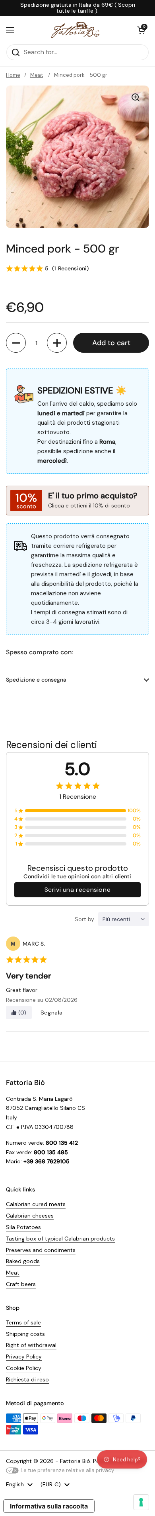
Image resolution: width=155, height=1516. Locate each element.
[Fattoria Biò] (75, 30)
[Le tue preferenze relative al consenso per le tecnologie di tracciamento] (141, 1502)
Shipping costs (25, 1333)
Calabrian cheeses (30, 1215)
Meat (36, 75)
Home (13, 75)
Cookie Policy (23, 1368)
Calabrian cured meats (36, 1204)
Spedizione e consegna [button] (36, 679)
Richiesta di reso (27, 1379)
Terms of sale (23, 1322)
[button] (141, 30)
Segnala (52, 1012)
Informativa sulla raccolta (49, 1506)
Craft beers (21, 1284)
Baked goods (23, 1261)
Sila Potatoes (23, 1227)
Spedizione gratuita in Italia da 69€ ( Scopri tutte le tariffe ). (77, 8)
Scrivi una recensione (78, 889)
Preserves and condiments (41, 1250)
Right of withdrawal (31, 1345)
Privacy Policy (24, 1356)
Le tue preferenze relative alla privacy (67, 1470)
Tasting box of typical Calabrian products (60, 1238)
